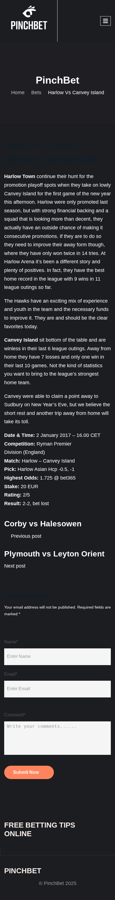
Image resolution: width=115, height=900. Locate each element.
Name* (11, 642)
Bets (36, 92)
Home (18, 92)
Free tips (64, 145)
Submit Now (26, 772)
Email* (10, 674)
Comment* (14, 715)
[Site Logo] (30, 20)
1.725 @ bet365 (58, 478)
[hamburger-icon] (105, 21)
